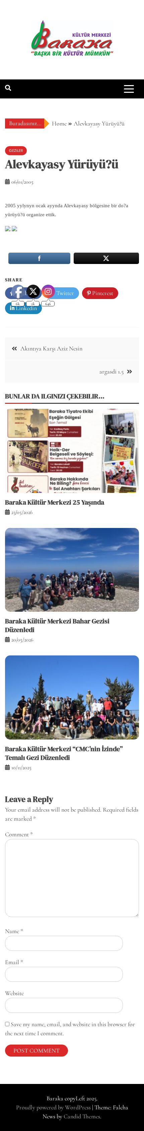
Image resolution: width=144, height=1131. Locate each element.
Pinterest (102, 293)
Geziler (16, 150)
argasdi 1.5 (111, 371)
